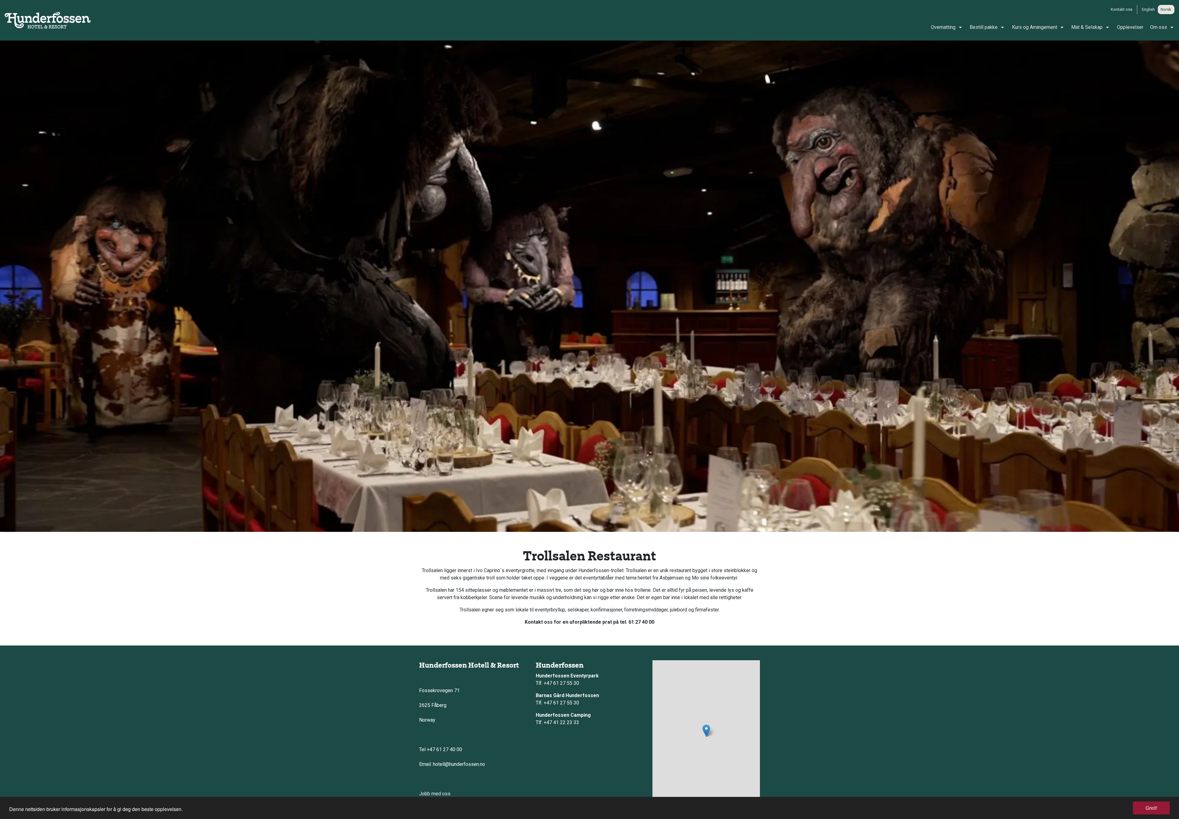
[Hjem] (48, 20)
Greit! (1151, 807)
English (1148, 9)
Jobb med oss (434, 794)
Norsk (1166, 9)
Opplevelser (1130, 27)
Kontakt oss (1121, 9)
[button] (706, 730)
